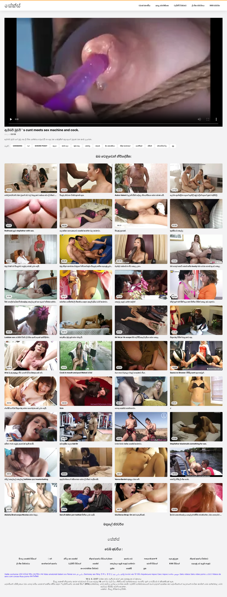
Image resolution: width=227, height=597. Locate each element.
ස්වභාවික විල (162, 146)
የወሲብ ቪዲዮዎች (150, 559)
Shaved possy (41, 146)
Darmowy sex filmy (92, 574)
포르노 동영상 (106, 574)
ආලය (54, 146)
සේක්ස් (209, 574)
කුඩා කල (77, 146)
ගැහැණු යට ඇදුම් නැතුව (201, 563)
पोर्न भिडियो (34, 576)
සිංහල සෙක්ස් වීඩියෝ (27, 559)
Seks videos (185, 574)
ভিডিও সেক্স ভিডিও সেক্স (36, 574)
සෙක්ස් (95, 563)
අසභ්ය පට (128, 559)
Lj (28, 146)
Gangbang (17, 146)
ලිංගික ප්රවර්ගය (198, 5)
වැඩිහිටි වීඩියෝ (74, 563)
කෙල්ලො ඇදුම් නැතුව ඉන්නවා (122, 563)
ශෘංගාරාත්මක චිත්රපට (89, 568)
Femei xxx (71, 574)
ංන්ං (50, 559)
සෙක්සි (129, 568)
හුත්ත (112, 568)
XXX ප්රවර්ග (215, 5)
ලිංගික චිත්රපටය (23, 563)
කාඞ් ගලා (65, 146)
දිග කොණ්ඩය (110, 146)
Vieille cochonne (11, 574)
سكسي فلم (79, 574)
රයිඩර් (150, 146)
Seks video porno (198, 574)
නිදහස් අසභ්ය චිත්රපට (199, 559)
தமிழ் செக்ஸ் (126, 574)
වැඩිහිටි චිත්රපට (180, 5)
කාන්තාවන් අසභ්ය (49, 563)
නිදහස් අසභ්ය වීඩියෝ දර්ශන (100, 559)
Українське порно (149, 574)
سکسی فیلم (116, 574)
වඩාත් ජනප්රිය (144, 5)
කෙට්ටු (87, 146)
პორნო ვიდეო (173, 574)
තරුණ (98, 146)
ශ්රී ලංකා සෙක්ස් (70, 559)
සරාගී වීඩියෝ (152, 563)
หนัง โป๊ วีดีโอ (135, 574)
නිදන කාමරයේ (125, 146)
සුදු (173, 146)
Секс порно (162, 574)
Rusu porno (24, 576)
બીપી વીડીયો (23, 574)
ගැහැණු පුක (173, 559)
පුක (144, 568)
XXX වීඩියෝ (174, 563)
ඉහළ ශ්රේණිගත (162, 5)
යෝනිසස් (139, 146)
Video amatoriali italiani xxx (55, 574)
